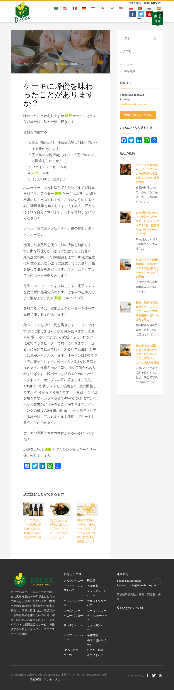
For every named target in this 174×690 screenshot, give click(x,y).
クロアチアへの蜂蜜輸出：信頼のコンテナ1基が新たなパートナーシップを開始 (147, 268)
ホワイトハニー (96, 655)
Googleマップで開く (132, 608)
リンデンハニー (73, 625)
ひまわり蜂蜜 (95, 650)
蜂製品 (91, 580)
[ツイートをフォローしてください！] (154, 675)
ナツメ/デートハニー (97, 618)
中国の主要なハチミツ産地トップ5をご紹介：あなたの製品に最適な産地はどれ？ (87, 530)
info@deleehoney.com (134, 104)
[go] (154, 38)
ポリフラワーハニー (73, 637)
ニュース (129, 64)
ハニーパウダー (73, 615)
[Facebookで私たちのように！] (147, 675)
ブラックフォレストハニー (73, 588)
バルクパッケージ (73, 603)
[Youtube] (149, 14)
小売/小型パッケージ (97, 642)
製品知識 (73, 63)
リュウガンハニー (96, 627)
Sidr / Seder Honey (71, 652)
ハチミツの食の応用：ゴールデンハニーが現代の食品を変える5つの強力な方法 (147, 173)
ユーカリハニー (97, 610)
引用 (157, 18)
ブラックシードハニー (96, 593)
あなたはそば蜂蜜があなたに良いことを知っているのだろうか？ (59, 528)
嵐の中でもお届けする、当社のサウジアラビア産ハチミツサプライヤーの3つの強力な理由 (147, 354)
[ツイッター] (141, 14)
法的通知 (35, 679)
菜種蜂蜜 (92, 635)
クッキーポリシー (55, 679)
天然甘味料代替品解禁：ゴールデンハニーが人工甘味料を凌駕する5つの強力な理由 (147, 311)
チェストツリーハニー (96, 603)
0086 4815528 (152, 3)
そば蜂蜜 (92, 586)
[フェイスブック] (132, 14)
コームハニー (72, 610)
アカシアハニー (73, 580)
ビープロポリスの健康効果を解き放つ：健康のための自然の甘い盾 (32, 528)
